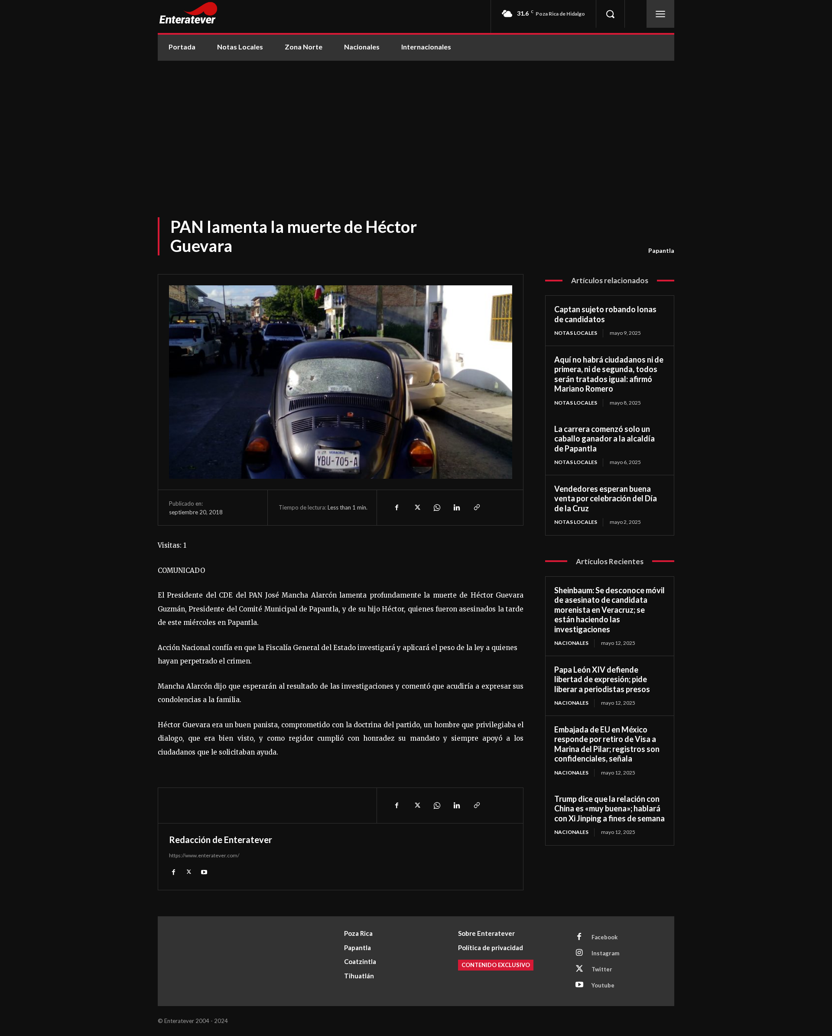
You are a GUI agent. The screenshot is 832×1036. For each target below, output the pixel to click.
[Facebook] (396, 507)
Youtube (603, 985)
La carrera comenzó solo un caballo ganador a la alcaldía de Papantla (604, 438)
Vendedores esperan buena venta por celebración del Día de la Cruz (605, 498)
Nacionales (571, 643)
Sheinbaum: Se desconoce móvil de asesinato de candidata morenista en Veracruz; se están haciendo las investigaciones (609, 609)
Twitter (602, 969)
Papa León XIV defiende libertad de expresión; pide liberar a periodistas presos (602, 679)
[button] (610, 14)
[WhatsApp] (436, 507)
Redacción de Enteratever (220, 839)
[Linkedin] (456, 507)
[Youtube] (203, 871)
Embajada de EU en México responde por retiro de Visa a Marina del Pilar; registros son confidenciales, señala (607, 744)
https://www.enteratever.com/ (204, 855)
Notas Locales (575, 333)
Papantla (661, 250)
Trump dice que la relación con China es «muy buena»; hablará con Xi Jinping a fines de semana (609, 808)
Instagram (605, 953)
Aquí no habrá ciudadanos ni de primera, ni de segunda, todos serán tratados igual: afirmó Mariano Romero (608, 374)
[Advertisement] (416, 125)
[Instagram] (579, 953)
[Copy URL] (476, 507)
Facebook (605, 937)
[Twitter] (416, 507)
